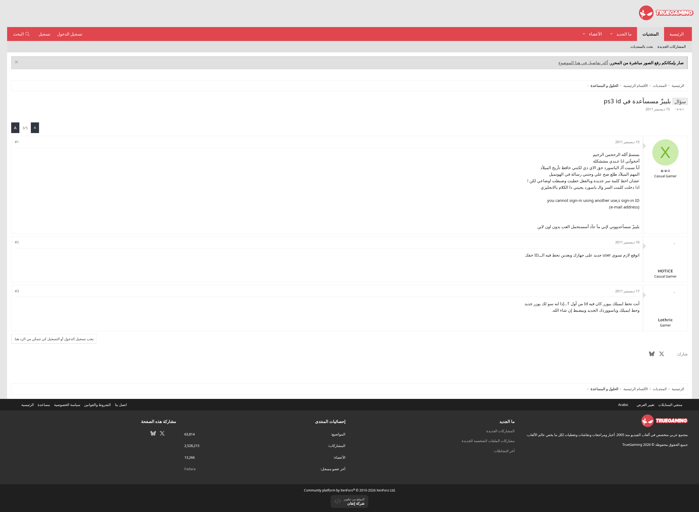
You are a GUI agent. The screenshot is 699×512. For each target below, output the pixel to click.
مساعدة (44, 404)
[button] (611, 34)
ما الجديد (624, 34)
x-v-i (680, 109)
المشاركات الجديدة (671, 46)
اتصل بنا (121, 404)
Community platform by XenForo (349, 490)
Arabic (623, 404)
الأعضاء (595, 34)
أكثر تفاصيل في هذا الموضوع (583, 62)
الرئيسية (677, 34)
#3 (17, 291)
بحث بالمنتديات (641, 46)
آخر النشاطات (504, 450)
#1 (17, 141)
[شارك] (24, 142)
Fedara (190, 468)
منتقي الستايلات (670, 404)
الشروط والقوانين (97, 404)
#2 (17, 242)
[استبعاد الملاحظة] (17, 63)
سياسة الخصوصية (67, 404)
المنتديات (650, 34)
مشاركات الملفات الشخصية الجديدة (488, 440)
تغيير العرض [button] (645, 404)
